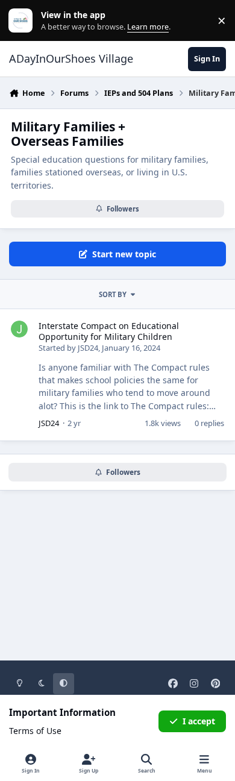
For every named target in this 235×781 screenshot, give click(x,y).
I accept (199, 721)
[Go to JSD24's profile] (19, 329)
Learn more (23, 21)
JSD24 (88, 347)
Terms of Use (35, 730)
